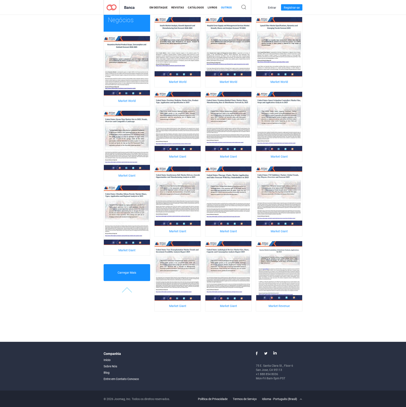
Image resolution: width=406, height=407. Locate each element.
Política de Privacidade (213, 399)
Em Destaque (158, 7)
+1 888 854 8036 (267, 374)
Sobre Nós (110, 366)
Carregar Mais (127, 272)
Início (107, 360)
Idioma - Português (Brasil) (280, 399)
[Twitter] (266, 353)
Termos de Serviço (245, 399)
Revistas (177, 7)
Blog (107, 372)
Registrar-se (292, 7)
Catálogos (196, 7)
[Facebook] (256, 353)
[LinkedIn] (275, 353)
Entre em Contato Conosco (121, 379)
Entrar (272, 7)
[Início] (112, 7)
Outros (226, 7)
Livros (212, 7)
